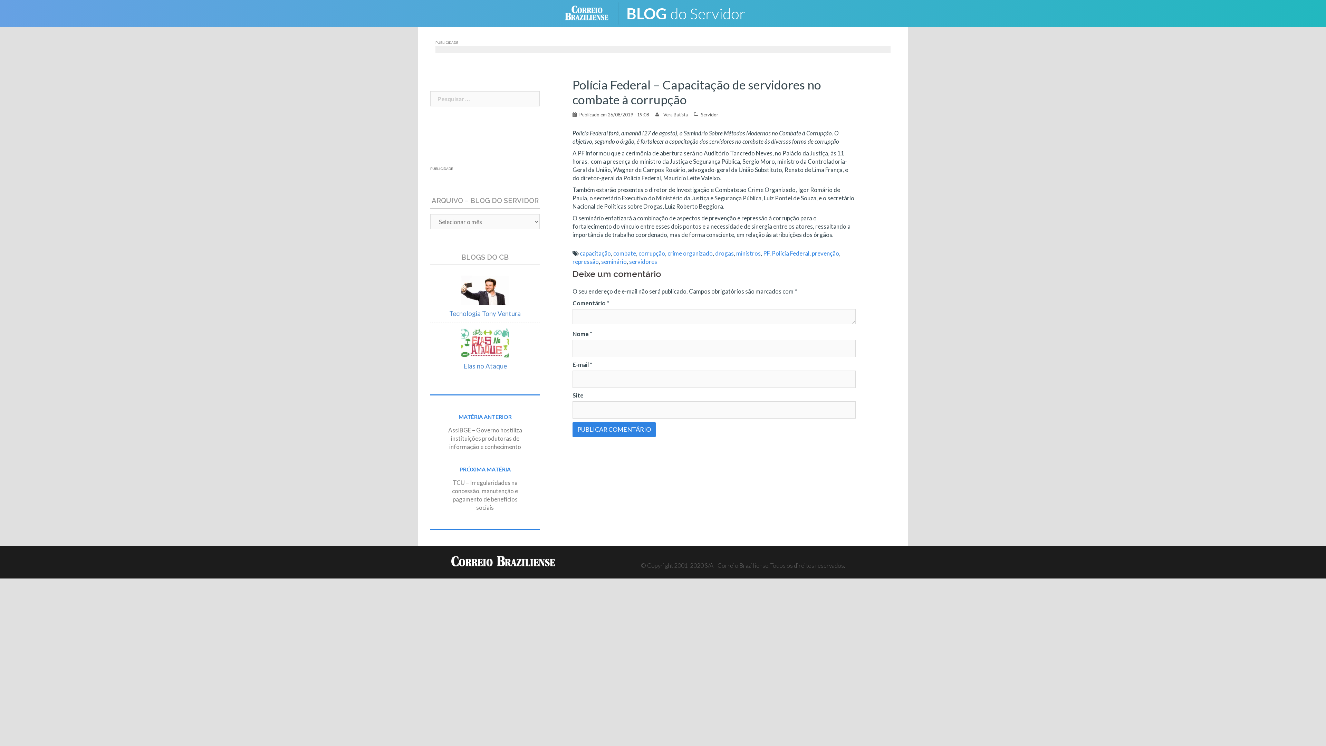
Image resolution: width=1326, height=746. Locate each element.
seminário (614, 261)
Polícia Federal (790, 253)
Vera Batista (675, 114)
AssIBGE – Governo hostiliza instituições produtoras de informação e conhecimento (485, 438)
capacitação (595, 253)
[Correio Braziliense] (592, 12)
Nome (582, 333)
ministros (748, 253)
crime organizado (690, 253)
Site (578, 395)
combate (624, 253)
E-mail (582, 364)
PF (766, 253)
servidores (643, 261)
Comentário (591, 303)
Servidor (709, 114)
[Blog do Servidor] (690, 12)
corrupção (651, 253)
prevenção (825, 253)
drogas (724, 253)
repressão (586, 261)
